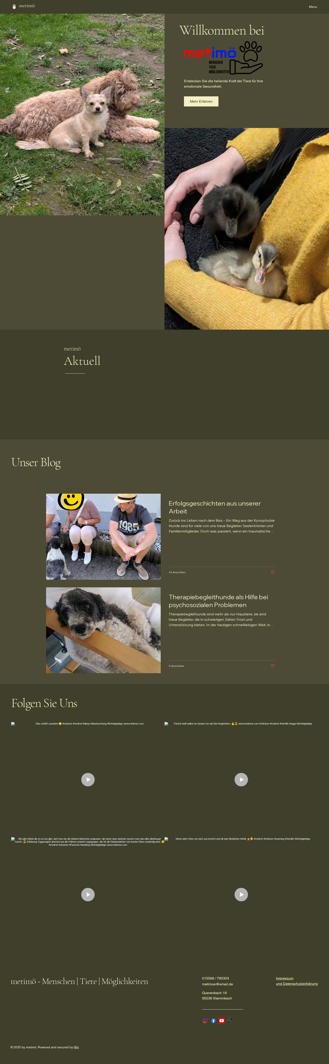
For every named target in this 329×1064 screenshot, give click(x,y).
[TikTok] (230, 1021)
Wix (76, 1047)
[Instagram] (205, 1021)
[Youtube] (222, 1021)
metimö (27, 5)
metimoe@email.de (217, 984)
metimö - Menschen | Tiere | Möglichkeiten (79, 981)
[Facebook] (213, 1021)
